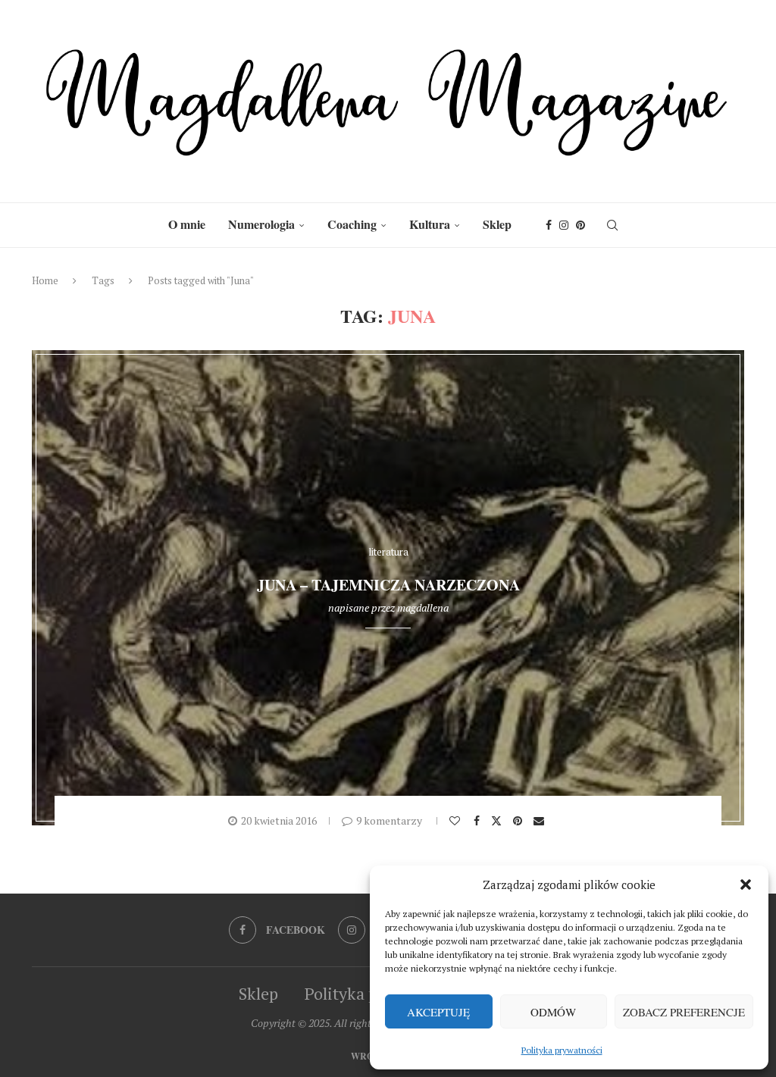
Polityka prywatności (561, 1050)
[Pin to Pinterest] (519, 821)
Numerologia (261, 224)
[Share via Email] (541, 821)
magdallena (423, 607)
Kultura (429, 224)
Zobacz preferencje (684, 1011)
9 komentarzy (389, 820)
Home (45, 280)
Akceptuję (438, 1011)
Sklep (497, 224)
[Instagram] (563, 225)
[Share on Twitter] (498, 820)
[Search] (612, 225)
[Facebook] (549, 225)
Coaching (352, 224)
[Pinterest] (580, 225)
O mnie (186, 224)
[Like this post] (456, 821)
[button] (745, 884)
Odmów (553, 1011)
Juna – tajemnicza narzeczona (388, 585)
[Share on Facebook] (478, 821)
